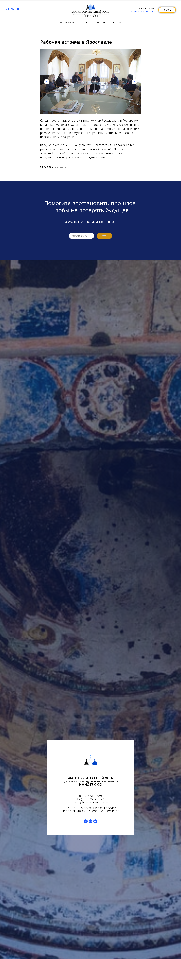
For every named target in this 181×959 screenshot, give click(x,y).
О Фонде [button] (102, 22)
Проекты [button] (86, 22)
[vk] (12, 9)
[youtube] (18, 9)
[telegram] (7, 9)
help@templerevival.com (142, 11)
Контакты (118, 22)
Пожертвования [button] (66, 22)
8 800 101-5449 (146, 8)
